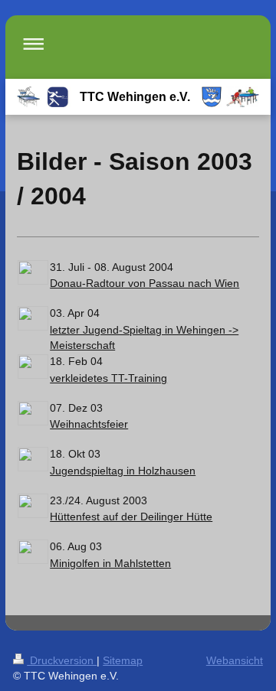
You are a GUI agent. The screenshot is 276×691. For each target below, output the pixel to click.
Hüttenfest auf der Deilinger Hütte (131, 516)
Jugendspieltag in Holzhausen (123, 470)
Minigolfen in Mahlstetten (110, 563)
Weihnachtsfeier (89, 424)
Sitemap (123, 660)
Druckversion (62, 660)
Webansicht (234, 660)
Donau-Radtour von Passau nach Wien (144, 283)
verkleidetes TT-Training (108, 378)
